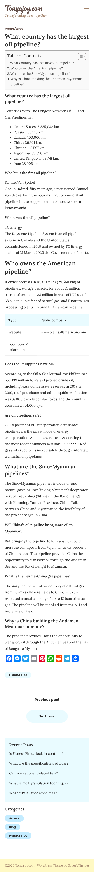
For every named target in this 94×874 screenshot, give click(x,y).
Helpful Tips (18, 675)
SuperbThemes (78, 865)
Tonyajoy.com (23, 7)
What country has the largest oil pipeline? (42, 63)
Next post (47, 716)
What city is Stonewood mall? (33, 793)
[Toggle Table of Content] (80, 56)
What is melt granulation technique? (39, 783)
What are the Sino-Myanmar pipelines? (40, 73)
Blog (12, 827)
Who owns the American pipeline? (36, 68)
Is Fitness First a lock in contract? (36, 753)
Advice (14, 818)
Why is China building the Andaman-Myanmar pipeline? (46, 81)
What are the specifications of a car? (38, 763)
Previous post (47, 699)
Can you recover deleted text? (33, 773)
